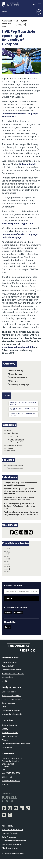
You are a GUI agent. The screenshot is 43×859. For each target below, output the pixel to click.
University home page (19, 384)
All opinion (18, 612)
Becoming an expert (14, 445)
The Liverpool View (17, 442)
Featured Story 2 (16, 371)
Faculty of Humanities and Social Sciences (22, 409)
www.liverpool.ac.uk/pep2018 (17, 224)
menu (38, 12)
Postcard (10, 448)
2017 (8, 571)
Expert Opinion (12, 433)
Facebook (20, 23)
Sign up (7, 627)
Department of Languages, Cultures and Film (23, 403)
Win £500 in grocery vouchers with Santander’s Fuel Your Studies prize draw (19, 506)
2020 (9, 564)
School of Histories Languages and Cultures (23, 414)
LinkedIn (24, 23)
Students (13, 381)
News (4, 11)
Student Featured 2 (18, 378)
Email (16, 23)
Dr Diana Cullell (27, 164)
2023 (8, 556)
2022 (8, 559)
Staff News (11, 450)
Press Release (15, 374)
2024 (8, 554)
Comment (14, 437)
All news (8, 612)
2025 (9, 551)
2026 (9, 549)
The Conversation (17, 439)
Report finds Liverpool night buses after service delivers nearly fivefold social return (20, 491)
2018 (8, 569)
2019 (8, 566)
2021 (8, 561)
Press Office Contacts (15, 465)
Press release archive (15, 468)
